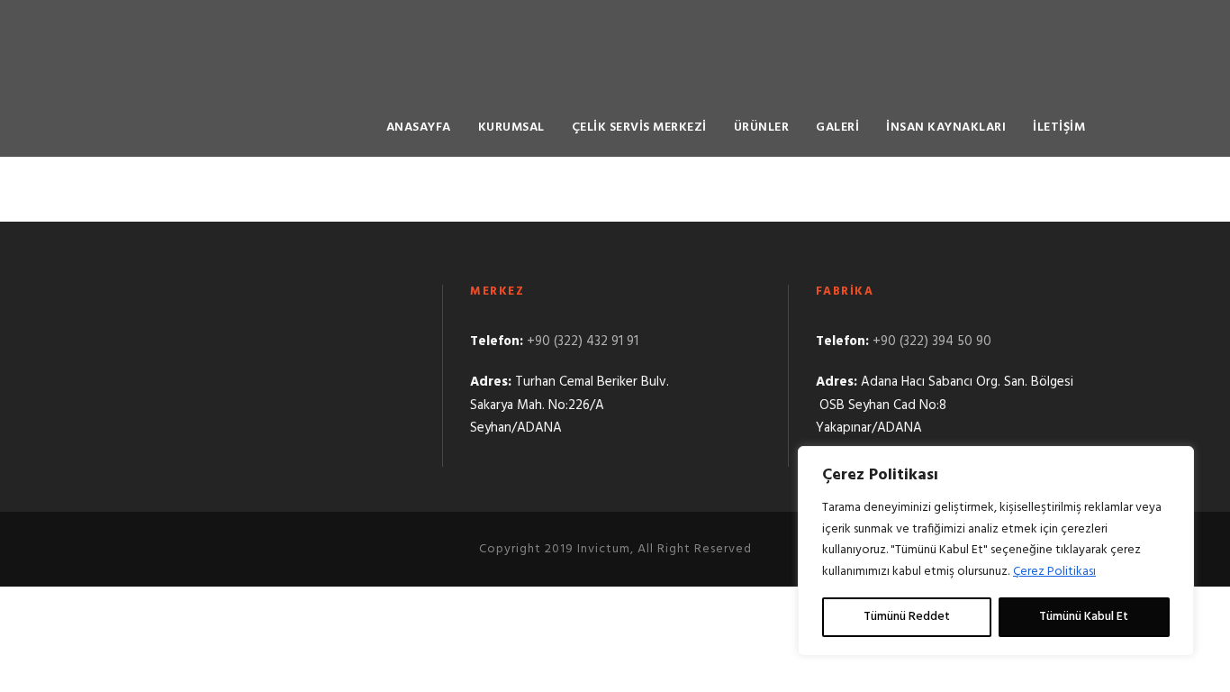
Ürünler (762, 127)
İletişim (1059, 127)
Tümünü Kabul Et (1083, 616)
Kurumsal (511, 127)
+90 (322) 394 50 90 (932, 341)
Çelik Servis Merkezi (639, 127)
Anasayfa (418, 127)
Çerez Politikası (1054, 571)
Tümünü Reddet (907, 616)
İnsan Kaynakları (946, 127)
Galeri (837, 127)
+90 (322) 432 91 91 (582, 341)
